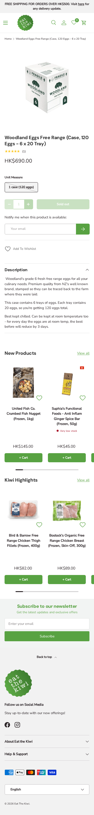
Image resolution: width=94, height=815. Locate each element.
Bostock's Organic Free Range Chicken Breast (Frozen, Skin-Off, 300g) (67, 540)
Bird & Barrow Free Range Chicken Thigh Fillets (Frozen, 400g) (23, 540)
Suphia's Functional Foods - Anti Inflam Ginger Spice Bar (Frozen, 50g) (67, 416)
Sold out (63, 204)
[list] (47, 88)
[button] (84, 23)
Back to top (45, 657)
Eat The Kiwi (21, 803)
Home (8, 39)
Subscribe (47, 636)
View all (83, 353)
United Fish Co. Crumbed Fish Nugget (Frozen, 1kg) (23, 413)
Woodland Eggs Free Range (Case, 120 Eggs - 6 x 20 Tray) (51, 39)
